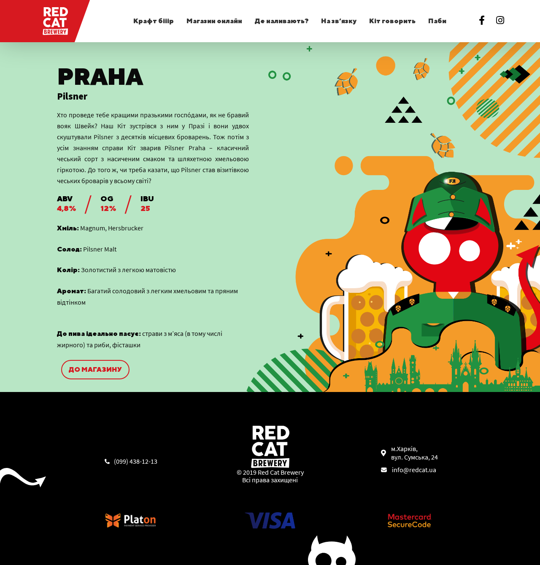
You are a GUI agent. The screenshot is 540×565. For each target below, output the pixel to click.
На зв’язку (338, 21)
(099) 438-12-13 (135, 461)
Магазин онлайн (214, 21)
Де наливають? (282, 21)
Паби (437, 21)
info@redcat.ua (414, 469)
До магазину (95, 369)
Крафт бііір (153, 21)
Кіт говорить (392, 21)
